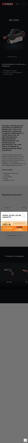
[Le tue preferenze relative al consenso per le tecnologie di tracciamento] (25, 440)
